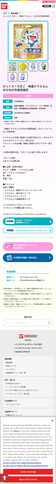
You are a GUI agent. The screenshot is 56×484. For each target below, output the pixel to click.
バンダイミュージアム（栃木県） (18, 394)
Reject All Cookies (28, 479)
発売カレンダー (11, 366)
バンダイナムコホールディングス (28, 348)
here (16, 430)
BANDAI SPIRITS (22, 352)
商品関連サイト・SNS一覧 (16, 373)
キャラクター (11, 369)
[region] (28, 450)
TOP (5, 13)
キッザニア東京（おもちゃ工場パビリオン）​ (22, 390)
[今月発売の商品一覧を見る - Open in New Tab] (28, 257)
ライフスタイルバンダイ (29, 277)
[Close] (52, 420)
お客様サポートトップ (14, 415)
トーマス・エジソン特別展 (16, 387)
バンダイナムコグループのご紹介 (28, 344)
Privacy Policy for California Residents (22, 462)
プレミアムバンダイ (13, 404)
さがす (48, 323)
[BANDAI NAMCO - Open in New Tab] (30, 336)
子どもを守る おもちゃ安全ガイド (32, 280)
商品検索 (9, 363)
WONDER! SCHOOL (13, 383)
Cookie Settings (28, 471)
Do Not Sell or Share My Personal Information (25, 465)
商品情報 (14, 13)
